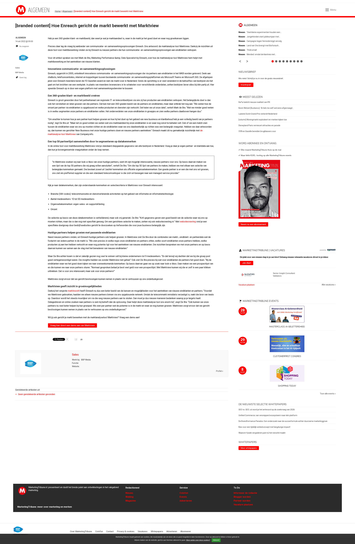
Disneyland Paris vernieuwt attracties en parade (259, 125)
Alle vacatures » (329, 285)
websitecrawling (188, 221)
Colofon (184, 493)
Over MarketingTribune (81, 531)
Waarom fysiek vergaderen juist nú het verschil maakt (262, 433)
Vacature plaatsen (247, 285)
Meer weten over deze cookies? (198, 540)
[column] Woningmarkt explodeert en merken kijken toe (263, 120)
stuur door (76, 340)
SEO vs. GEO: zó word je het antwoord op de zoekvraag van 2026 (267, 409)
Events (183, 497)
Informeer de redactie (245, 493)
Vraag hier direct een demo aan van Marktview (72, 325)
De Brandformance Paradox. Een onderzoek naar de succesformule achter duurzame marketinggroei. (283, 421)
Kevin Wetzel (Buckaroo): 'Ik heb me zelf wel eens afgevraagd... (266, 108)
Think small (252, 50)
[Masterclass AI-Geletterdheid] (287, 314)
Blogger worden (242, 497)
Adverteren (186, 500)
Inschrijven (246, 84)
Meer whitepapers (249, 448)
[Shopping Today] (287, 373)
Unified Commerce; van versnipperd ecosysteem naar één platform (268, 415)
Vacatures (142, 531)
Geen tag (22, 77)
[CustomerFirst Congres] (287, 344)
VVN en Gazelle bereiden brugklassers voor (257, 131)
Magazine (130, 500)
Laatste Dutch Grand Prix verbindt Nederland (258, 114)
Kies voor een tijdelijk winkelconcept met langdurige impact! (264, 427)
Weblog (129, 497)
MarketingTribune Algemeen (26, 10)
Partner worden (242, 500)
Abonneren (185, 531)
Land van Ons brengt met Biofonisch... (263, 45)
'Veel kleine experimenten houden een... (264, 32)
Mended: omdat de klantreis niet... (261, 54)
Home (58, 11)
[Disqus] (121, 442)
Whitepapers (157, 531)
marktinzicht (74, 291)
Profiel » (219, 371)
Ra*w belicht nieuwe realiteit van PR (254, 102)
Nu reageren (24, 46)
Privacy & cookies (125, 531)
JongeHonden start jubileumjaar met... (263, 37)
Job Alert (246, 263)
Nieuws (129, 493)
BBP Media (18, 529)
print (82, 340)
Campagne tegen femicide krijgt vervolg (264, 41)
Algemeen (67, 11)
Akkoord (216, 540)
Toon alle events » (328, 394)
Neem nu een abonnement (253, 224)
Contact (110, 531)
